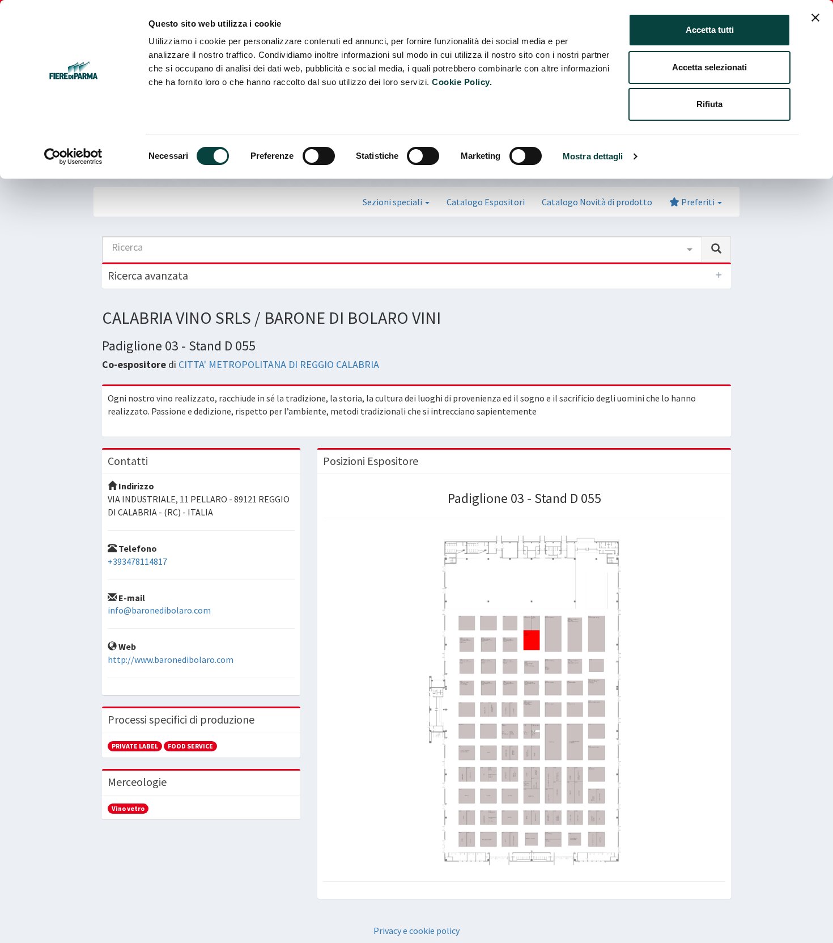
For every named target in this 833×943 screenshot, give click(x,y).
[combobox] (402, 249)
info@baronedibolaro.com (159, 610)
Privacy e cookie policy (416, 930)
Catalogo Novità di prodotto (597, 202)
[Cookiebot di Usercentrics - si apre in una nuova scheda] (73, 156)
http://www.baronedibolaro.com (170, 659)
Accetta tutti (710, 30)
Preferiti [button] (697, 202)
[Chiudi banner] (815, 18)
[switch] (319, 156)
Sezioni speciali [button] (393, 202)
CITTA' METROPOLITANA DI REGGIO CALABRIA (278, 364)
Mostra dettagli (593, 156)
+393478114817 (137, 561)
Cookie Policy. (462, 82)
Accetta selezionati (709, 67)
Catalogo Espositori (486, 202)
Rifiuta (709, 104)
